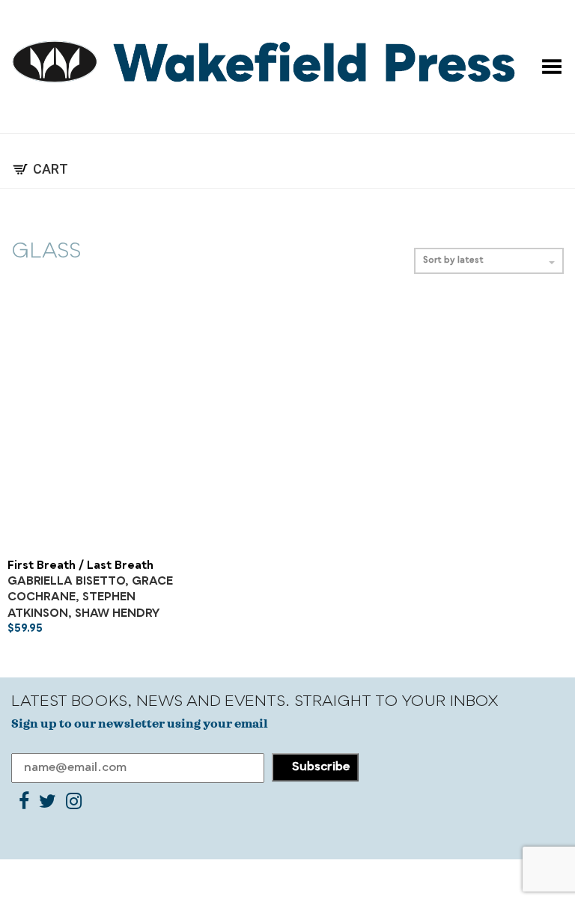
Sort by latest (453, 261)
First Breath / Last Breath (80, 566)
